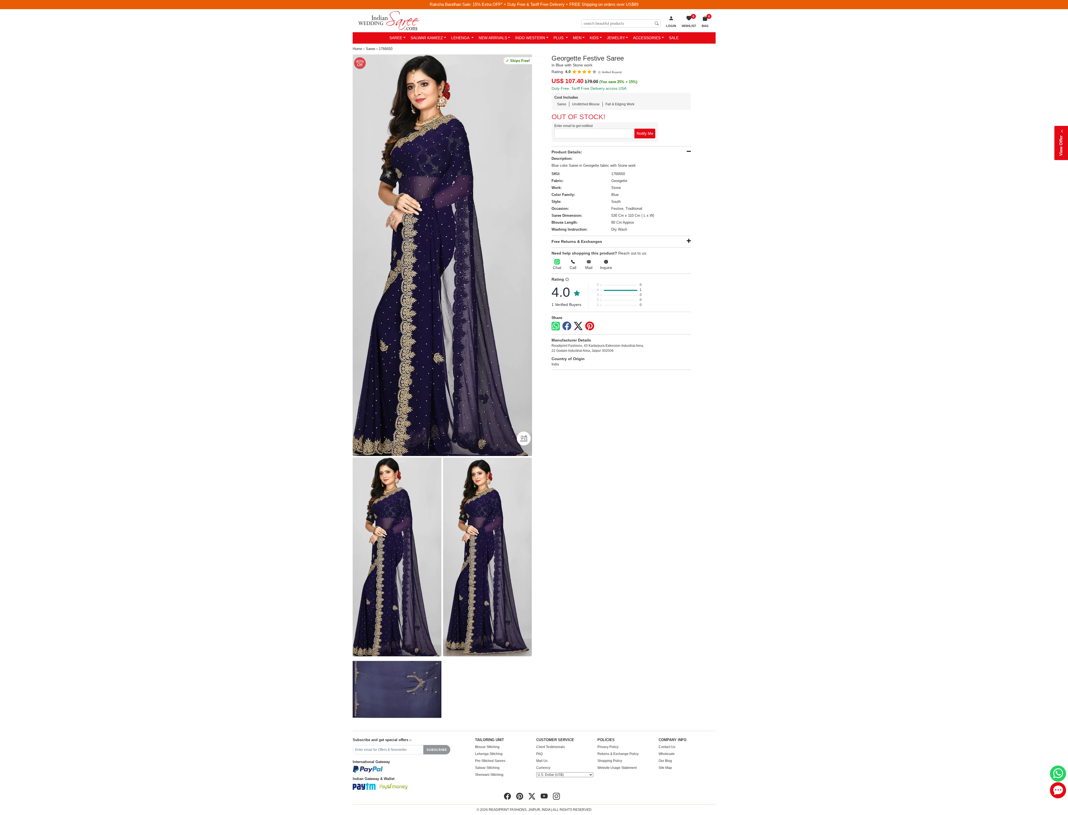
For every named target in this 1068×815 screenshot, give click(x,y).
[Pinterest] (589, 326)
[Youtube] (544, 796)
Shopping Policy (609, 761)
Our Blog (665, 761)
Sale (674, 38)
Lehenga (460, 38)
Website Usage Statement (617, 768)
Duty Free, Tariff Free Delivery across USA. (589, 88)
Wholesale (667, 754)
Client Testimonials (550, 747)
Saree (395, 38)
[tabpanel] (442, 255)
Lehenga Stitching (489, 754)
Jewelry (616, 38)
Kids (594, 38)
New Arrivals (493, 38)
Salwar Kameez (427, 38)
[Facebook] (566, 326)
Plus (559, 38)
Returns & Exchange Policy (618, 754)
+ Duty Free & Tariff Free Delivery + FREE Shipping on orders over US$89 (571, 4)
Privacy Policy (608, 747)
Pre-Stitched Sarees (490, 761)
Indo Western (530, 38)
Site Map (665, 768)
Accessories (647, 38)
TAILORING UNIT (489, 740)
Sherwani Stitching (489, 775)
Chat (557, 267)
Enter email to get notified (573, 126)
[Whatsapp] (556, 326)
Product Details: (567, 152)
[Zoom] (442, 255)
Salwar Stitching (487, 768)
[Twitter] (578, 326)
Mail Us (542, 761)
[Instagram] (556, 796)
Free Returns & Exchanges (577, 241)
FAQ (539, 754)
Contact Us (667, 747)
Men (577, 38)
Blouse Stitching (487, 747)
